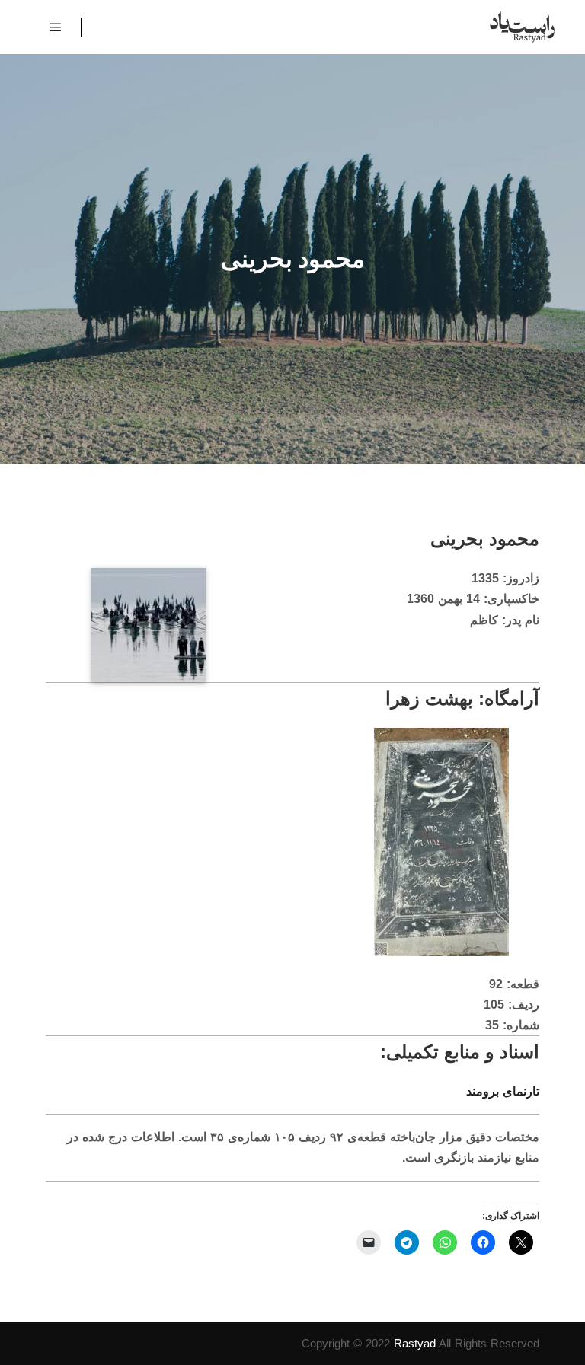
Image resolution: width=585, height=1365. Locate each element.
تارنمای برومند (502, 1091)
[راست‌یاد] (522, 27)
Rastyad (415, 1343)
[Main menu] (55, 27)
